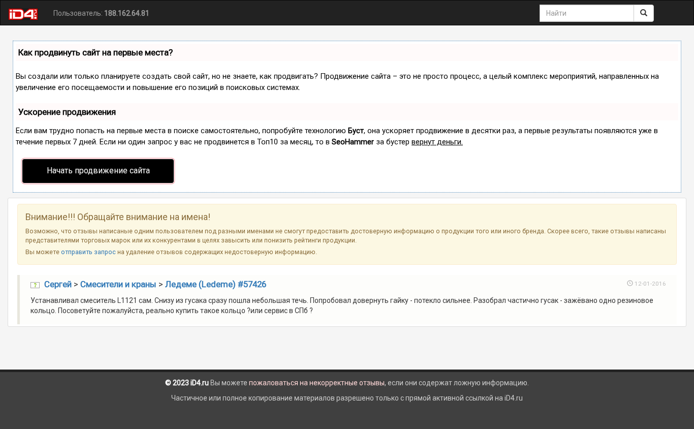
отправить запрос (88, 252)
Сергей (58, 284)
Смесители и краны (118, 284)
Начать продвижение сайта (98, 170)
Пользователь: (101, 13)
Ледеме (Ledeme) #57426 (215, 284)
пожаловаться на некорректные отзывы (317, 383)
